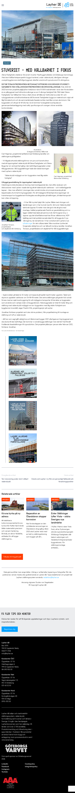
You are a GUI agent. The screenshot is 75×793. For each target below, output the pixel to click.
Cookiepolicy (30, 764)
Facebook (5, 766)
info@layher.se (7, 653)
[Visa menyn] (3, 5)
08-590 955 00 (7, 669)
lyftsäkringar (28, 223)
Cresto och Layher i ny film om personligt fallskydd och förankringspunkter (52, 478)
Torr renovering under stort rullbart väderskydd (15, 478)
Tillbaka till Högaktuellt (12, 557)
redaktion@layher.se (51, 577)
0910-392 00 (6, 701)
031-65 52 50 (6, 685)
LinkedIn (5, 764)
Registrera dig (9, 629)
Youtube (5, 772)
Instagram (5, 769)
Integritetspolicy (31, 766)
